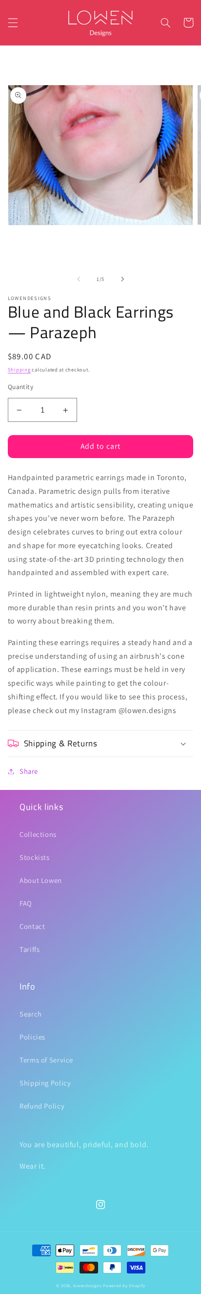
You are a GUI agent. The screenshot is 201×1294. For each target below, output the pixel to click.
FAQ (26, 903)
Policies (32, 1036)
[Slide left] (78, 279)
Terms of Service (46, 1059)
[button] (12, 22)
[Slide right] (122, 279)
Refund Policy (42, 1105)
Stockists (35, 857)
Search (31, 1013)
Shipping (19, 369)
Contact (32, 926)
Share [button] (29, 771)
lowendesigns (87, 1286)
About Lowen (41, 880)
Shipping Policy (45, 1082)
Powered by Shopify (124, 1286)
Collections (38, 834)
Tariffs (30, 949)
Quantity (20, 386)
